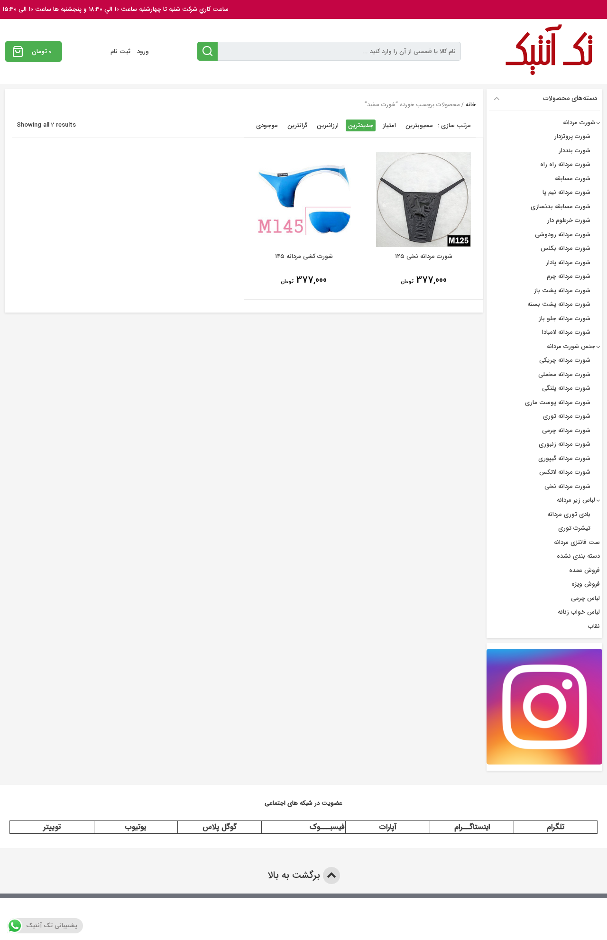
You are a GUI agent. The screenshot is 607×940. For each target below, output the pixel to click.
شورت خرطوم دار (568, 220)
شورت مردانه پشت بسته (558, 304)
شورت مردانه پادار (568, 262)
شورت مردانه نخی (567, 486)
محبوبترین (419, 125)
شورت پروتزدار (572, 136)
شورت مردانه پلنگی (566, 388)
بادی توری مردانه (568, 514)
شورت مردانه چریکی (564, 360)
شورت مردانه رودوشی (562, 235)
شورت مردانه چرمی (566, 430)
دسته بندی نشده (578, 556)
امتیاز (389, 125)
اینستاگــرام (472, 827)
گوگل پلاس (219, 827)
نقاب (594, 626)
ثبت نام (120, 51)
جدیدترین (360, 125)
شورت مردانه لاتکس (564, 472)
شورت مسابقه (572, 179)
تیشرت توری (574, 528)
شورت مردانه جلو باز (564, 318)
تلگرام (555, 827)
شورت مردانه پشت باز (562, 290)
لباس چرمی (585, 598)
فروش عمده (584, 570)
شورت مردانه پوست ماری (557, 402)
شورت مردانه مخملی (564, 374)
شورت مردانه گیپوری (564, 458)
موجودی (267, 125)
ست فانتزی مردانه (577, 542)
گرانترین (297, 125)
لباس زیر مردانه (576, 500)
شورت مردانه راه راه (565, 164)
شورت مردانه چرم (568, 276)
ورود (143, 51)
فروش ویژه (585, 584)
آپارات (387, 827)
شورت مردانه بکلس (565, 248)
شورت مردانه (579, 123)
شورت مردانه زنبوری (564, 444)
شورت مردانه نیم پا (566, 192)
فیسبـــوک (327, 827)
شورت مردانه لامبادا (566, 332)
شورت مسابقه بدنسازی (560, 207)
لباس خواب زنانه (579, 612)
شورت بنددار (574, 151)
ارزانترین (328, 125)
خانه (471, 104)
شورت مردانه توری (566, 416)
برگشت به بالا (295, 875)
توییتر (52, 827)
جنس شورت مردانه (571, 346)
